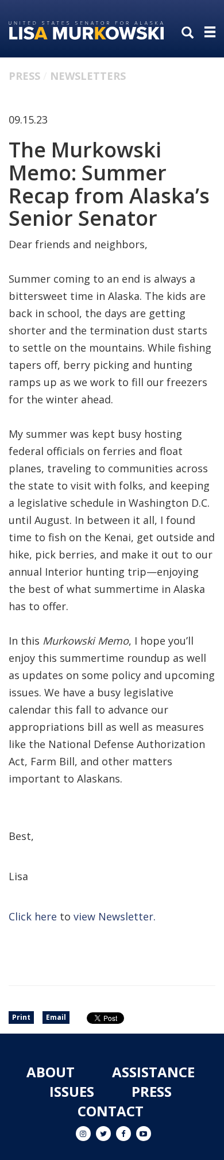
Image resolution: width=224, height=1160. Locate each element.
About (50, 1071)
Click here (33, 916)
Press (24, 76)
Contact (111, 1110)
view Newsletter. (115, 916)
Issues (71, 1091)
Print (21, 1017)
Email (56, 1017)
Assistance (153, 1071)
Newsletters (88, 76)
